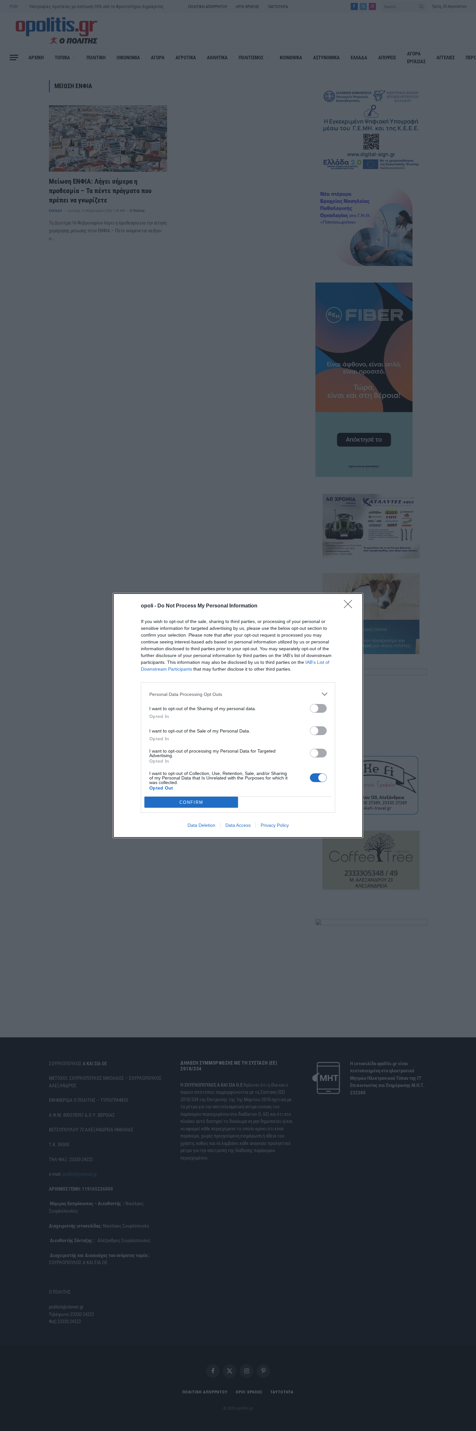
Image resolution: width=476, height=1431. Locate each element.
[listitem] (238, 694)
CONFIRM (191, 802)
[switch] (318, 708)
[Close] (350, 606)
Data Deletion (201, 825)
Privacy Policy (275, 825)
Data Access (238, 825)
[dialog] (238, 715)
